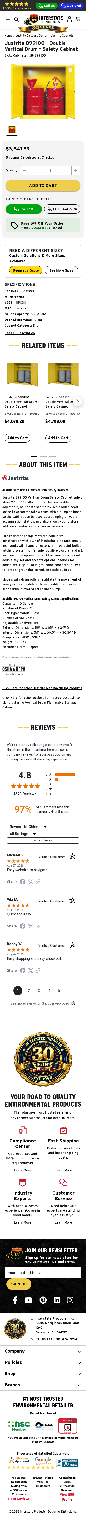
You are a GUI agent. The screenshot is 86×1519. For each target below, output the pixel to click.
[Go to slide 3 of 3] (52, 456)
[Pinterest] (43, 1300)
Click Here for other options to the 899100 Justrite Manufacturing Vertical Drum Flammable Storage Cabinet (41, 702)
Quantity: (12, 170)
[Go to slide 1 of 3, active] (34, 456)
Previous (8, 401)
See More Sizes (61, 270)
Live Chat (73, 6)
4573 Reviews (28, 794)
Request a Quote (26, 270)
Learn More (22, 1170)
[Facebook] (15, 1300)
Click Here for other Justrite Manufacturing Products (42, 688)
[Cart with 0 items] (78, 19)
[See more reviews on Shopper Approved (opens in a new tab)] (38, 882)
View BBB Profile (67, 1497)
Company (15, 1351)
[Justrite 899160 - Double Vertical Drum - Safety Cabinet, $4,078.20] (22, 374)
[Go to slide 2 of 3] (43, 456)
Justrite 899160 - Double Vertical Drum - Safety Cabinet (22, 401)
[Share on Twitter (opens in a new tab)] (30, 882)
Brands (12, 1385)
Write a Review (43, 840)
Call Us (49, 6)
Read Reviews (19, 1499)
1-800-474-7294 (64, 209)
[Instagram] (70, 1300)
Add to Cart (17, 438)
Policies (13, 1362)
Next (77, 401)
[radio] (62, 774)
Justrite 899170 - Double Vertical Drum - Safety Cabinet (62, 401)
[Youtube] (28, 1300)
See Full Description (20, 333)
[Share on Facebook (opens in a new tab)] (22, 882)
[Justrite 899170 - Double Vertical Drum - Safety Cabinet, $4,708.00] (63, 374)
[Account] (69, 19)
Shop (10, 1373)
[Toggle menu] (8, 19)
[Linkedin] (57, 1300)
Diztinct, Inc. (69, 1511)
